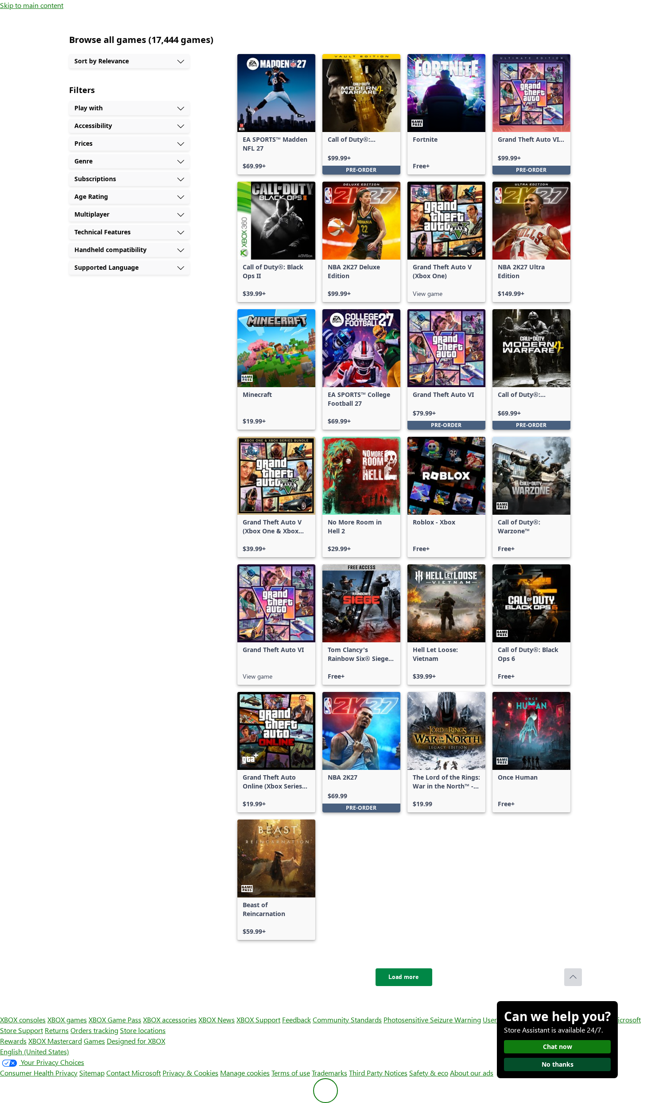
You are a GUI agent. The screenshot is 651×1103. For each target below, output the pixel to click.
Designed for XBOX (136, 1040)
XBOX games (67, 1019)
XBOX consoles (23, 1019)
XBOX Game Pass (115, 1019)
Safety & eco (428, 1072)
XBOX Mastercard (55, 1040)
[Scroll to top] (573, 977)
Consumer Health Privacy (39, 1072)
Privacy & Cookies (190, 1072)
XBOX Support (258, 1019)
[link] (276, 114)
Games (94, 1040)
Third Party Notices (378, 1072)
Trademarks (329, 1072)
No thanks (558, 1064)
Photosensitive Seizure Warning (432, 1019)
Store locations (143, 1030)
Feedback (296, 1019)
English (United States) (34, 1051)
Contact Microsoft (133, 1072)
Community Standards (347, 1019)
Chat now (557, 1046)
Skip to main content (31, 5)
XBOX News (216, 1019)
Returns (57, 1030)
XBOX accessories (170, 1019)
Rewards (13, 1040)
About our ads (471, 1072)
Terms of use (290, 1072)
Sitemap (92, 1072)
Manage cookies (245, 1072)
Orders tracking (94, 1030)
